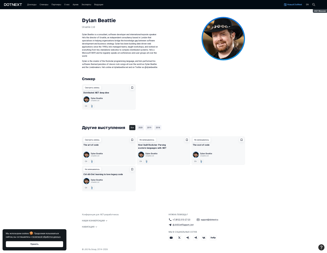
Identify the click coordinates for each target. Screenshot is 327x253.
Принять (34, 244)
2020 (140, 128)
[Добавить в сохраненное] (132, 88)
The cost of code (201, 145)
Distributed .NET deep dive (96, 92)
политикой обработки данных (46, 237)
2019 (149, 128)
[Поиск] (313, 4)
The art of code (91, 145)
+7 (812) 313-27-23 (181, 219)
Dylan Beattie (97, 98)
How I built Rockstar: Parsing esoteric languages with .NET (152, 146)
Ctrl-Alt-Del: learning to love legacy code (103, 174)
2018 (158, 128)
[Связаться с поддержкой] (321, 247)
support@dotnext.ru (209, 219)
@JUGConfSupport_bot (183, 225)
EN (307, 4)
